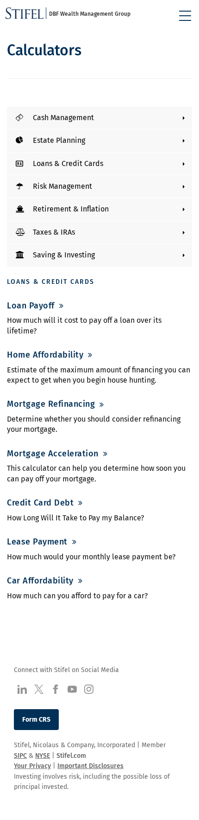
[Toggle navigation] (185, 15)
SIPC (20, 756)
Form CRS (36, 720)
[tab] (99, 118)
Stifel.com (71, 756)
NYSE (42, 756)
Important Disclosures (90, 766)
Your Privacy (32, 766)
